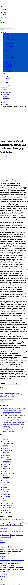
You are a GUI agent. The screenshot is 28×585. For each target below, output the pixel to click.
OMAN (7, 78)
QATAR (7, 84)
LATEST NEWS (6, 477)
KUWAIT (7, 80)
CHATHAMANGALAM (10, 39)
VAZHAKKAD (8, 71)
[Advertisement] (14, 124)
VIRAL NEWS (6, 98)
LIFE (4, 479)
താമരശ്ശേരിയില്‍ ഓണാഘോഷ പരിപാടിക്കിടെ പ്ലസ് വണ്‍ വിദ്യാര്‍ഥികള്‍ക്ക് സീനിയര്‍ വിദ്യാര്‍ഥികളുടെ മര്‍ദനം (14, 429)
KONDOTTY (8, 53)
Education (5, 448)
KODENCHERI (9, 48)
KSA (7, 82)
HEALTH (4, 452)
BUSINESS (5, 441)
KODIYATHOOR (9, 50)
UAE (7, 76)
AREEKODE (8, 37)
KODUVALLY (8, 52)
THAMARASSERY (9, 68)
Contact (4, 14)
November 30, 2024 (4, 156)
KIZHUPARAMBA (9, 46)
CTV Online (2, 158)
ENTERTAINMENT (7, 92)
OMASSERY (8, 62)
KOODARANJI (8, 55)
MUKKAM (8, 61)
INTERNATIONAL (6, 73)
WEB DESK (2, 530)
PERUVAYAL (8, 64)
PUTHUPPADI (9, 66)
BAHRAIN (8, 85)
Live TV (4, 18)
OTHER (7, 75)
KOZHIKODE (8, 36)
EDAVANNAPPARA (10, 43)
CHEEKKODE (8, 41)
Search (1, 26)
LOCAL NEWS (6, 480)
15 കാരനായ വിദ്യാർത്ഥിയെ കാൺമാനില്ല (10, 393)
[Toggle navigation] (0, 24)
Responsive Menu (4, 9)
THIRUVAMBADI (9, 69)
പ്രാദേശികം (6, 34)
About (4, 16)
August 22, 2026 (3, 528)
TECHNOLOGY (6, 94)
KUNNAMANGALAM (10, 57)
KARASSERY (8, 45)
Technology (5, 502)
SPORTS (5, 96)
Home (4, 32)
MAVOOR (8, 59)
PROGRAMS (5, 91)
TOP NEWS (5, 507)
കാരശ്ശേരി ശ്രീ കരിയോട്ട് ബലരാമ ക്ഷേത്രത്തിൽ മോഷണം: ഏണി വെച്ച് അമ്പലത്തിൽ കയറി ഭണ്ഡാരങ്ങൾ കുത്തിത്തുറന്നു (15, 417)
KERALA (5, 89)
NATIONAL (5, 87)
